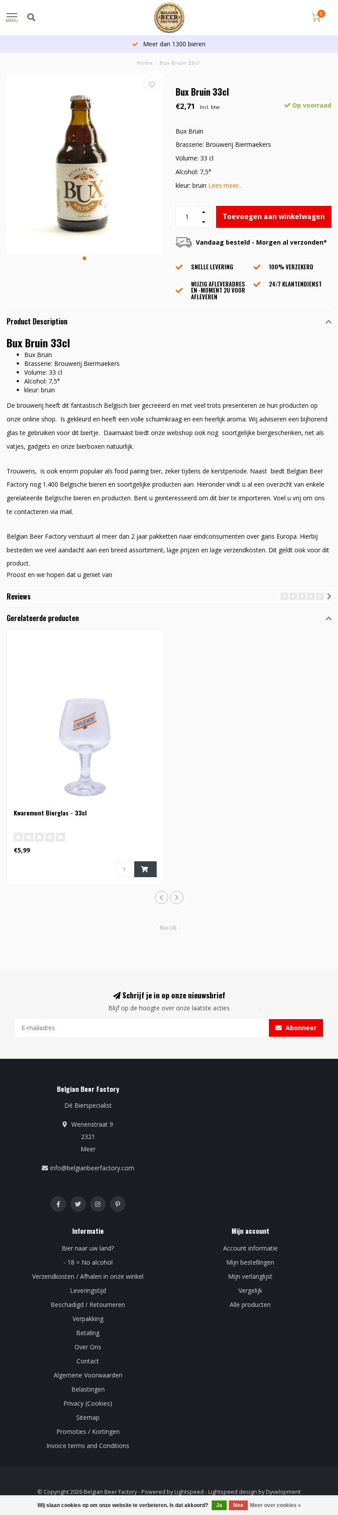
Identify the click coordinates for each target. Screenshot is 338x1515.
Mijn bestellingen (250, 1262)
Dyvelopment (283, 1492)
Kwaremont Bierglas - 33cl (50, 812)
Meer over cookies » (275, 1505)
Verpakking (88, 1318)
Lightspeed (189, 1492)
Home (145, 63)
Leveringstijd (88, 1290)
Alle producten (250, 1304)
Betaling (87, 1333)
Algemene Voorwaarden (88, 1375)
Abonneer (300, 1028)
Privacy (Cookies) (87, 1403)
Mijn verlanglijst (250, 1276)
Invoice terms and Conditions (87, 1445)
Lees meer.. (224, 185)
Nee (238, 1505)
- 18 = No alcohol (88, 1262)
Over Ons (87, 1347)
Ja (219, 1505)
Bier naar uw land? (88, 1248)
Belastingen (88, 1389)
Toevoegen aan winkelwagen (274, 216)
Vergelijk (250, 1290)
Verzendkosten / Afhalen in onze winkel (87, 1276)
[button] (84, 258)
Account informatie (250, 1248)
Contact (88, 1361)
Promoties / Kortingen (88, 1431)
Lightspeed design (232, 1492)
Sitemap (87, 1417)
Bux (168, 927)
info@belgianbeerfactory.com (92, 1168)
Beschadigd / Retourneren (88, 1304)
